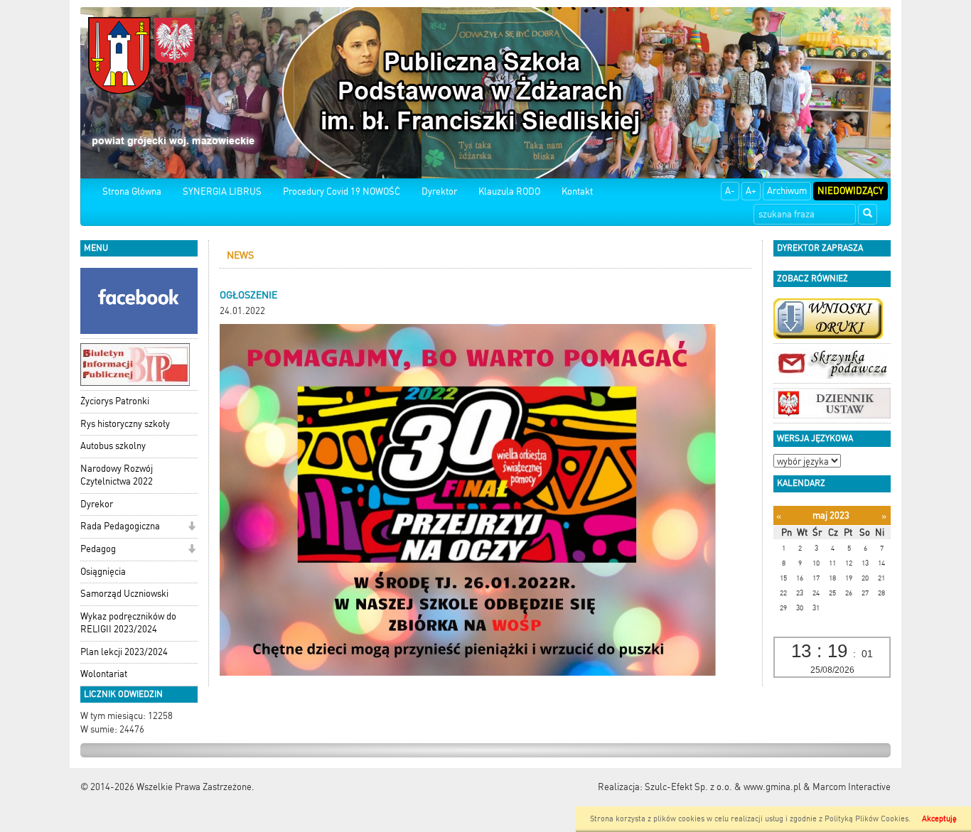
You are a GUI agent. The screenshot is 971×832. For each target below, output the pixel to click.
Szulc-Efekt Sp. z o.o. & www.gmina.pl (723, 787)
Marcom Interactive (851, 787)
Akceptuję (939, 818)
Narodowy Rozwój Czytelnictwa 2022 (116, 475)
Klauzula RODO (509, 191)
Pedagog (98, 549)
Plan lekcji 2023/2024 (124, 652)
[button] (192, 527)
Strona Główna (131, 191)
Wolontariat (103, 674)
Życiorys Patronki (114, 401)
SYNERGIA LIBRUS (222, 191)
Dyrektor (439, 191)
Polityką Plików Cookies (866, 818)
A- (730, 190)
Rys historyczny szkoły (125, 423)
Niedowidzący (850, 190)
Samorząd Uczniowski (124, 593)
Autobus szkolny (113, 446)
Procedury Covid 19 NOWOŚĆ (341, 191)
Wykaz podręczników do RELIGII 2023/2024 (128, 623)
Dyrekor (96, 504)
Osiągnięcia (103, 571)
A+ (751, 190)
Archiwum (787, 190)
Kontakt (577, 191)
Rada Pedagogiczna (120, 526)
